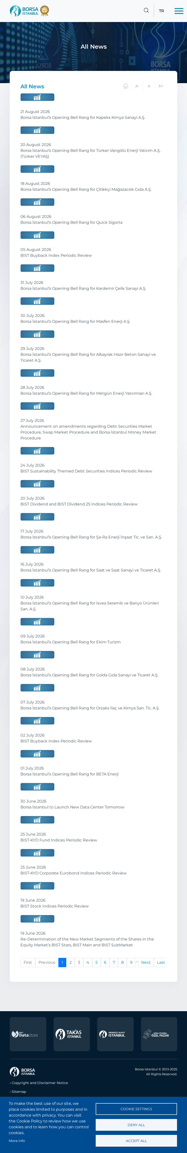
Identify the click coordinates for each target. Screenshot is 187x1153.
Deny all (136, 1125)
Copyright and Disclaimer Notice (40, 1083)
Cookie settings (136, 1109)
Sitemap (19, 1091)
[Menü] (179, 11)
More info (17, 1141)
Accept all (136, 1141)
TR (161, 11)
